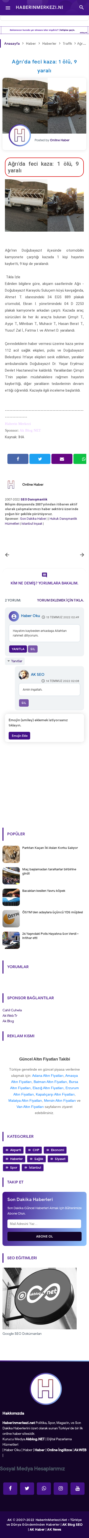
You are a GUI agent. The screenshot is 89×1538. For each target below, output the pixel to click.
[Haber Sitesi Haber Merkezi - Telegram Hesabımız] (44, 1488)
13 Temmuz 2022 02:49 (62, 617)
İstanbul (35, 1167)
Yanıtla (18, 649)
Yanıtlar (16, 661)
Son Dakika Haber (33, 518)
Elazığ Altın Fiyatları (48, 1088)
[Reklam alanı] (44, 30)
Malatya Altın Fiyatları (25, 1100)
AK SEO (37, 674)
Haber (27, 1450)
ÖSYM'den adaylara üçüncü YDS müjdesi (52, 912)
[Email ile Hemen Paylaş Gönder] (61, 459)
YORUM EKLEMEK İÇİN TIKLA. (60, 600)
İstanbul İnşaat (32, 523)
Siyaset (60, 1159)
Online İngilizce (59, 1450)
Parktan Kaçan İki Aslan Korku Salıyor (50, 848)
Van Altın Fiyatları (30, 1107)
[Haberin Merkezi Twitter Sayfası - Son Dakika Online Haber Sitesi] (27, 1488)
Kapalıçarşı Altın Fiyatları (55, 1094)
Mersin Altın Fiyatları (60, 1100)
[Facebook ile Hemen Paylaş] (17, 459)
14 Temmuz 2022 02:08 (62, 681)
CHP (36, 1150)
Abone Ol (44, 1236)
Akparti (15, 1150)
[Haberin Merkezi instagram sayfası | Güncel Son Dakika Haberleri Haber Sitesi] (61, 1488)
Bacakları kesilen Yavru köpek (43, 891)
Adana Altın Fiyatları (48, 1076)
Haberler (16, 1159)
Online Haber (33, 484)
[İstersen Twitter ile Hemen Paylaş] (39, 459)
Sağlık (38, 1159)
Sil (32, 649)
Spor (13, 1167)
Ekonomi (57, 1150)
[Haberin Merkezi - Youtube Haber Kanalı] (77, 1488)
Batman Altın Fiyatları (50, 1082)
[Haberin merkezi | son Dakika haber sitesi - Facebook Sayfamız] (10, 1488)
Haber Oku (30, 616)
